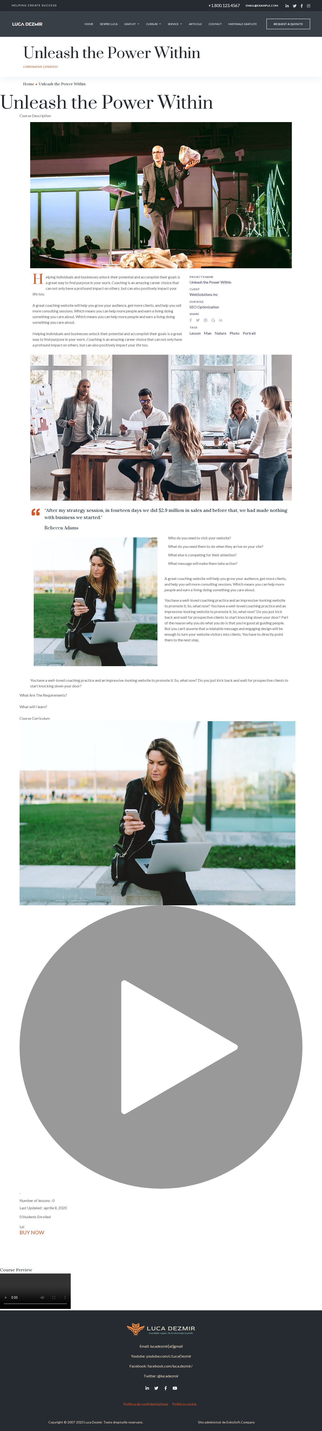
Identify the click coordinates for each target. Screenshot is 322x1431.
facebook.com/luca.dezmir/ (170, 1366)
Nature (220, 333)
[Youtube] (175, 1388)
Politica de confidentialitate (145, 1404)
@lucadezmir (168, 1376)
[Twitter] (157, 1388)
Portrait (249, 333)
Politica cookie (185, 1404)
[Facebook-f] (166, 1388)
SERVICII (173, 24)
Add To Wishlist (40, 1241)
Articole (195, 24)
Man (207, 333)
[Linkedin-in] (147, 1388)
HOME (89, 24)
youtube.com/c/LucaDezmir (168, 1356)
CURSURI (152, 24)
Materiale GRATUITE (242, 24)
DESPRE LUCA (109, 24)
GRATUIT (130, 24)
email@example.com (262, 5)
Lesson (195, 333)
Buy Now (32, 1232)
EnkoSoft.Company (241, 1422)
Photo (234, 333)
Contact (215, 24)
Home (28, 83)
